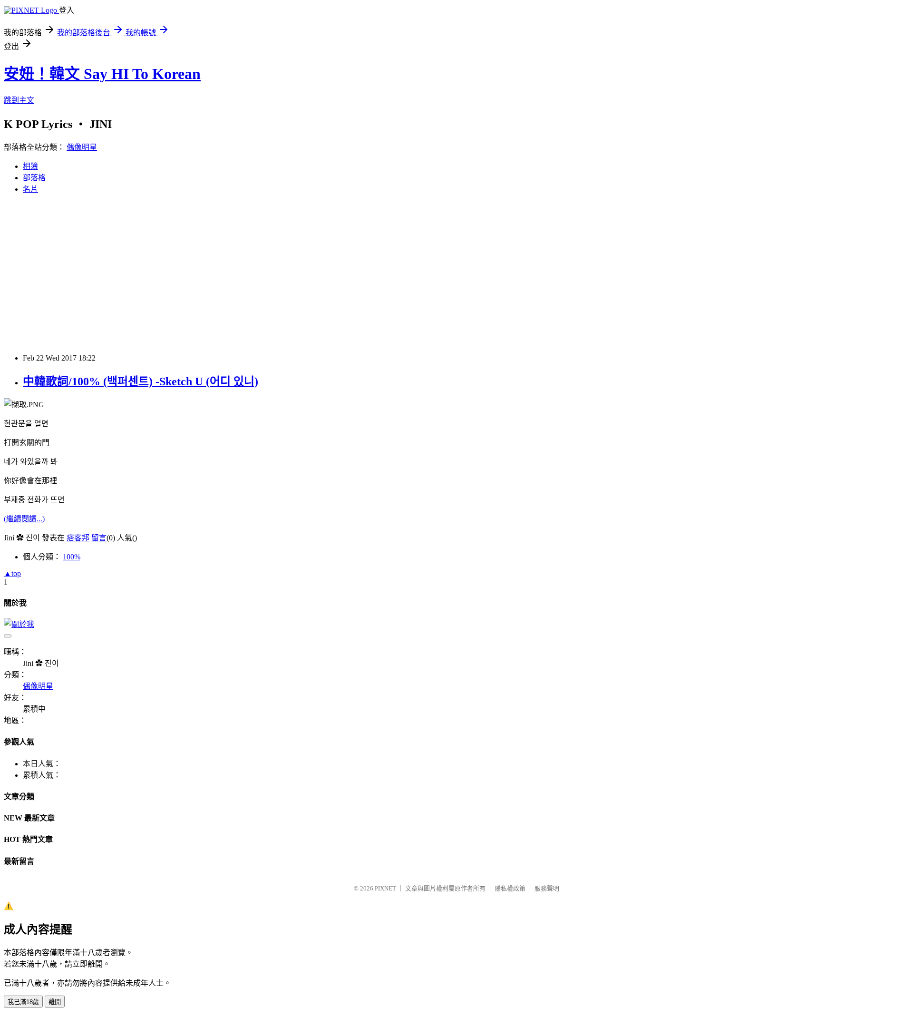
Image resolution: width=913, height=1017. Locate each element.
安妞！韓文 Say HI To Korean (102, 73)
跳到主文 (19, 100)
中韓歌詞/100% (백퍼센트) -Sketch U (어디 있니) (140, 381)
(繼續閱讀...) (24, 519)
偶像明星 (82, 147)
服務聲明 (546, 888)
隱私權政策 (510, 888)
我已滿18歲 (23, 1002)
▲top (12, 573)
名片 (30, 189)
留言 (99, 538)
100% (71, 557)
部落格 (34, 178)
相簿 (30, 166)
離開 (55, 1002)
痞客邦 (78, 538)
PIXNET (385, 888)
